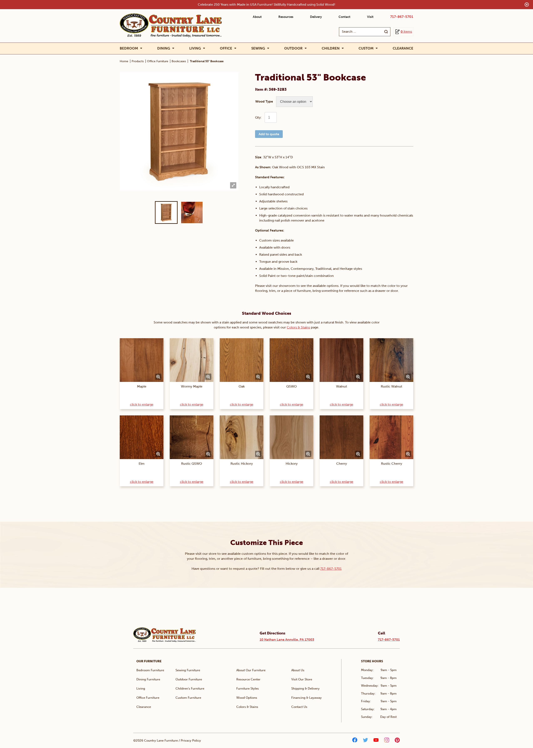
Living (195, 48)
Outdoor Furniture (189, 679)
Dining (163, 48)
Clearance (403, 48)
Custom (366, 48)
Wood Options (246, 698)
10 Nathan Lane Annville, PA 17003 (287, 639)
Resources (285, 17)
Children (331, 48)
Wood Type (264, 101)
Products (138, 61)
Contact (344, 17)
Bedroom (129, 48)
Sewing (258, 48)
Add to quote (269, 134)
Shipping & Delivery (305, 688)
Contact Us (299, 707)
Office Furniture (157, 61)
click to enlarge (141, 404)
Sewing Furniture (188, 670)
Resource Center (248, 679)
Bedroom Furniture (150, 670)
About (257, 17)
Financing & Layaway (306, 698)
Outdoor (293, 48)
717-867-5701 (401, 17)
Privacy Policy (191, 740)
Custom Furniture (188, 698)
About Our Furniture (250, 670)
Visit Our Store (301, 679)
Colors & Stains (298, 327)
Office (226, 48)
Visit (370, 17)
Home (124, 61)
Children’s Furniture (190, 688)
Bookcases (179, 61)
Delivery (316, 17)
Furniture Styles (247, 688)
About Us (297, 670)
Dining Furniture (148, 679)
